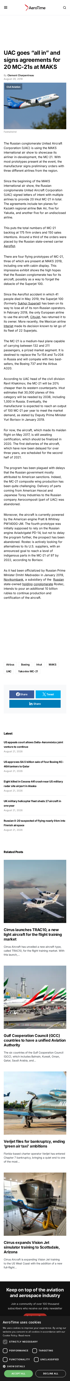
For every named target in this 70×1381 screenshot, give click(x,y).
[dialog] (35, 1348)
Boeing (24, 364)
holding (27, 584)
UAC (8, 671)
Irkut (39, 664)
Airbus (10, 664)
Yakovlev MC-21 (28, 671)
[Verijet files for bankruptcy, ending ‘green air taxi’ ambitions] (35, 1103)
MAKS (52, 664)
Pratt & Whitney (49, 519)
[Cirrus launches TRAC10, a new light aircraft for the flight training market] (35, 891)
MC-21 (47, 157)
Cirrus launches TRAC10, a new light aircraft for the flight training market (33, 934)
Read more (24, 1335)
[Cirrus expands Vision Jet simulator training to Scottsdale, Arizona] (35, 1204)
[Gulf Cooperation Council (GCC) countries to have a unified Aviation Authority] (35, 997)
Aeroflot (9, 246)
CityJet (35, 317)
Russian (58, 579)
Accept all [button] (19, 1373)
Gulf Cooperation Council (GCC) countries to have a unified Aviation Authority (35, 1040)
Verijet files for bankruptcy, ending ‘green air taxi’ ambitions (34, 1143)
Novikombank (13, 579)
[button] (6, 7)
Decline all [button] (50, 1373)
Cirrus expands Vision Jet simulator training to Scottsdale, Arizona (32, 1247)
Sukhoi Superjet (29, 303)
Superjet (31, 284)
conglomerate (43, 584)
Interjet (8, 326)
